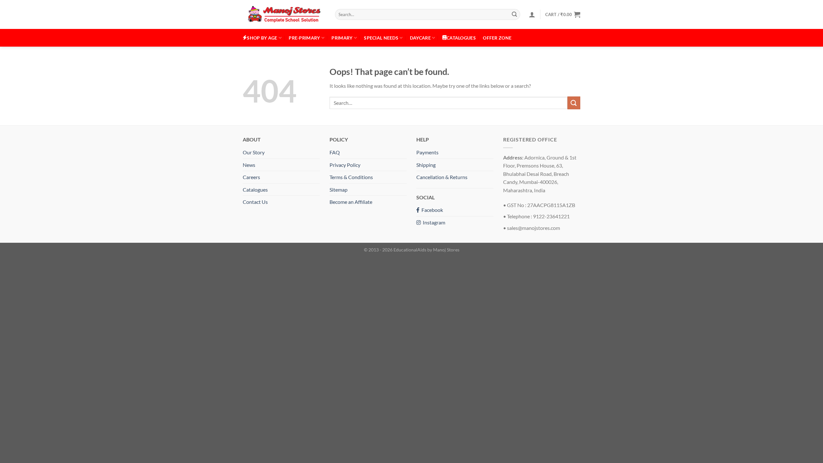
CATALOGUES (461, 38)
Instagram (433, 222)
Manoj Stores (446, 249)
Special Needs (381, 38)
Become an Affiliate (351, 202)
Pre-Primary (304, 38)
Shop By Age (262, 38)
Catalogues (255, 189)
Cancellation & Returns (441, 177)
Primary (341, 38)
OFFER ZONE (497, 38)
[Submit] (514, 14)
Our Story (254, 152)
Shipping (426, 165)
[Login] (532, 14)
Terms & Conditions (351, 177)
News (249, 165)
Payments (427, 152)
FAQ (335, 152)
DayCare (420, 38)
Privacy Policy (345, 165)
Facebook (431, 210)
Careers (251, 177)
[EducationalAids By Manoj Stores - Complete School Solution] (284, 15)
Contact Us (255, 202)
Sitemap (339, 189)
